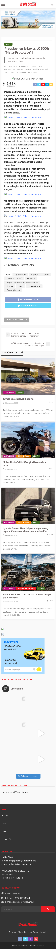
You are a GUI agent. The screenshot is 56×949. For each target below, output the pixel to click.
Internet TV (6, 839)
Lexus (40, 66)
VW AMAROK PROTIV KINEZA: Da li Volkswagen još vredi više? (27, 596)
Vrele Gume (21, 72)
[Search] (52, 4)
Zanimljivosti (33, 72)
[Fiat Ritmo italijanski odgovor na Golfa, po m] (15, 733)
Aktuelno (9, 393)
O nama (12, 932)
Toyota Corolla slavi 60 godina (18, 398)
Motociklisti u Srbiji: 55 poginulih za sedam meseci (24, 463)
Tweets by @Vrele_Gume (14, 792)
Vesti (8, 44)
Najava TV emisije (26, 588)
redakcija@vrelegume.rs (20, 864)
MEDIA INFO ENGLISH (12, 878)
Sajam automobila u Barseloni (36, 69)
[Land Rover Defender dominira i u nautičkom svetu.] (41, 759)
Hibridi (33, 66)
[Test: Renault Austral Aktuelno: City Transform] (41, 733)
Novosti (20, 69)
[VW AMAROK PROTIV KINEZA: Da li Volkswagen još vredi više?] (28, 572)
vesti (13, 72)
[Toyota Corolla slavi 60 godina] (28, 376)
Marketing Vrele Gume (28, 932)
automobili (25, 66)
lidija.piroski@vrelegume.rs (22, 860)
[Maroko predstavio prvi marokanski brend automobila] (41, 707)
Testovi (4, 815)
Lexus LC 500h (10, 69)
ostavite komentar (18, 320)
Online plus (23, 456)
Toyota (6, 72)
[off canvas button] (3, 4)
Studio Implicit (39, 946)
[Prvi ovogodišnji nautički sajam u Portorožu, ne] (15, 759)
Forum (4, 831)
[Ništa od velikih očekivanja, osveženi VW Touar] (15, 707)
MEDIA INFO (7, 874)
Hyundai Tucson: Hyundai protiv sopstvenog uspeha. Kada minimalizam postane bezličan (25, 530)
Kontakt (43, 932)
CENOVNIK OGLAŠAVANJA (15, 871)
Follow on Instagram (29, 776)
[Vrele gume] (28, 925)
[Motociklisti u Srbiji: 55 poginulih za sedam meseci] (28, 440)
